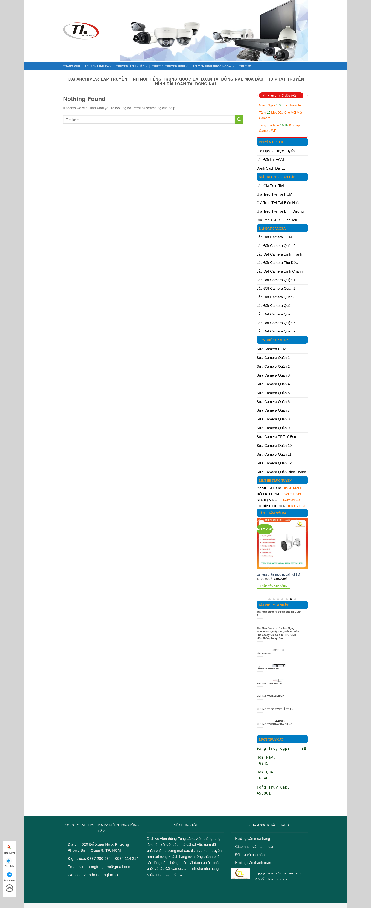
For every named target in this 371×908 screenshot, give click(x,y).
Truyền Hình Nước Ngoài (212, 66)
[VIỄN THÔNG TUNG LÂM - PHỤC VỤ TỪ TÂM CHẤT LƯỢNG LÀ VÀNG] (81, 31)
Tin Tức (245, 66)
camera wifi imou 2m (277, 574)
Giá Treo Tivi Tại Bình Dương (280, 211)
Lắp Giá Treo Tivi (270, 186)
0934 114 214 (126, 858)
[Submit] (239, 119)
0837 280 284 (99, 858)
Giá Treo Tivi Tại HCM (274, 194)
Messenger (9, 880)
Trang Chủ (71, 66)
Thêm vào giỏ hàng (279, 586)
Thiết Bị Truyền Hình (168, 66)
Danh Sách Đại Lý (271, 168)
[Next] (305, 559)
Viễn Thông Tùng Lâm (274, 879)
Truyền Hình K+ (97, 66)
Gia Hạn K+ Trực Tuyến (276, 151)
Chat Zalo (9, 866)
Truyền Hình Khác (130, 66)
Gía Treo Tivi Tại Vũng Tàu (277, 219)
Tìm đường (9, 852)
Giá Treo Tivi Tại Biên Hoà (278, 203)
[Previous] (259, 559)
